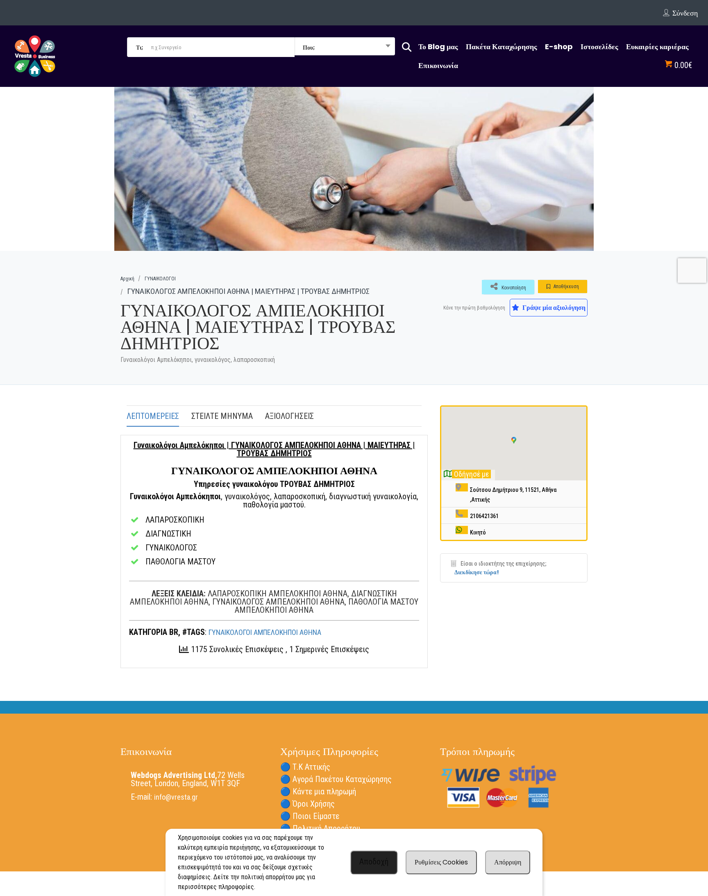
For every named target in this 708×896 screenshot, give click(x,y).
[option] (354, 169)
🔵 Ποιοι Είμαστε (309, 816)
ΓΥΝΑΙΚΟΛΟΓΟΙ (160, 279)
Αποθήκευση (565, 286)
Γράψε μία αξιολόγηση (553, 307)
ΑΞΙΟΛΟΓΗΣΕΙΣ (289, 416)
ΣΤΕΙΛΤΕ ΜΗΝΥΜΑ (222, 416)
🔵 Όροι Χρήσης (307, 804)
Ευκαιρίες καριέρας (657, 46)
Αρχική (127, 279)
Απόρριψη (507, 862)
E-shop (559, 46)
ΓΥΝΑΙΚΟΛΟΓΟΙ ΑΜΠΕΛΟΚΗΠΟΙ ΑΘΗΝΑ (265, 632)
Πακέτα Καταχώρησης (501, 46)
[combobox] (345, 47)
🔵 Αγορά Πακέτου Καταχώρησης (336, 779)
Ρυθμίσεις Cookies (441, 862)
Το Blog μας (438, 46)
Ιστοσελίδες (599, 46)
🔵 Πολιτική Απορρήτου (320, 828)
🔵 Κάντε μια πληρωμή (318, 791)
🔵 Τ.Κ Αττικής (305, 767)
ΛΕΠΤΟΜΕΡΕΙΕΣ (153, 416)
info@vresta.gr (176, 797)
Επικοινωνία (438, 65)
